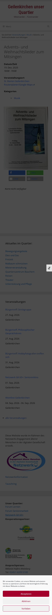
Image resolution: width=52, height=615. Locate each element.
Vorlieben (26, 608)
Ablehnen (26, 601)
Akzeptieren (26, 593)
